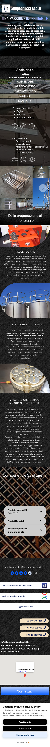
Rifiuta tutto (25, 728)
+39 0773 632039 (33, 628)
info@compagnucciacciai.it (15, 642)
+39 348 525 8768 (33, 635)
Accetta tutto (25, 722)
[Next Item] (43, 188)
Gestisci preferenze (25, 735)
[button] (25, 691)
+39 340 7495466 (33, 621)
